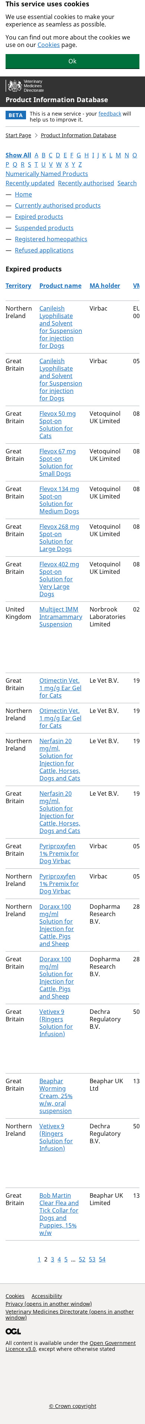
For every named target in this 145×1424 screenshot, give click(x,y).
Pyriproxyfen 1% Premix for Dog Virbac (59, 853)
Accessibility (47, 1295)
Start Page (18, 135)
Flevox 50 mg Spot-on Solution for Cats (57, 424)
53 (92, 1259)
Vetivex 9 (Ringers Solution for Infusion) (56, 1023)
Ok (72, 61)
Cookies (49, 45)
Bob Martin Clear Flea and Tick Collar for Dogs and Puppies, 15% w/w (59, 1214)
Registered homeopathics (51, 239)
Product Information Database (57, 99)
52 (82, 1259)
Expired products (39, 216)
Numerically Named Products (47, 174)
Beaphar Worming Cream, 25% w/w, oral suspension (55, 1096)
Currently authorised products (58, 205)
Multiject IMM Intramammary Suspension (60, 616)
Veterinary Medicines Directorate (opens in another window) (70, 1314)
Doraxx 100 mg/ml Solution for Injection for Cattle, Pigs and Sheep (56, 925)
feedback (110, 113)
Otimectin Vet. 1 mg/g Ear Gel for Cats (60, 688)
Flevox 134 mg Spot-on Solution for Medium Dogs (59, 500)
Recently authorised (86, 183)
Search (127, 183)
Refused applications (44, 250)
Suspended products (44, 228)
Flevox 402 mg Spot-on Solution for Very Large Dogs (59, 579)
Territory (18, 286)
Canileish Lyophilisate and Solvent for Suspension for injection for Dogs (60, 327)
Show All (18, 155)
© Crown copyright (72, 1405)
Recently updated (30, 183)
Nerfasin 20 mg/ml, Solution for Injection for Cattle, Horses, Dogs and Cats (59, 759)
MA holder (105, 286)
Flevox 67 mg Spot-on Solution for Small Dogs (57, 462)
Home (23, 194)
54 (102, 1259)
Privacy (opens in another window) (49, 1303)
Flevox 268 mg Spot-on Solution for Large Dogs (59, 537)
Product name (60, 286)
